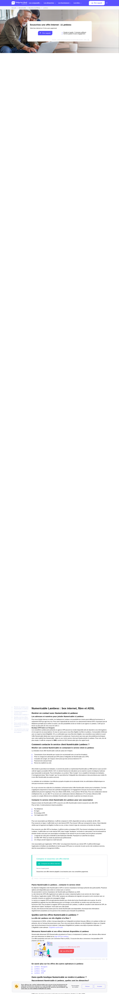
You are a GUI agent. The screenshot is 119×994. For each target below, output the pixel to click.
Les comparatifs (34, 3)
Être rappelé (98, 3)
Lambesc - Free (39, 969)
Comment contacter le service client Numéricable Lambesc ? (21, 713)
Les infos (77, 3)
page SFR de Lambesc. (61, 936)
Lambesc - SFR (39, 973)
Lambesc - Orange (40, 971)
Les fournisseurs (63, 3)
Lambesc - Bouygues (40, 966)
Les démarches (49, 3)
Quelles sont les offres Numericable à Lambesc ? (21, 718)
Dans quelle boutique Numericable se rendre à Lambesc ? (21, 724)
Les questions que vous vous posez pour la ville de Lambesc (21, 730)
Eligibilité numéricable (56, 927)
